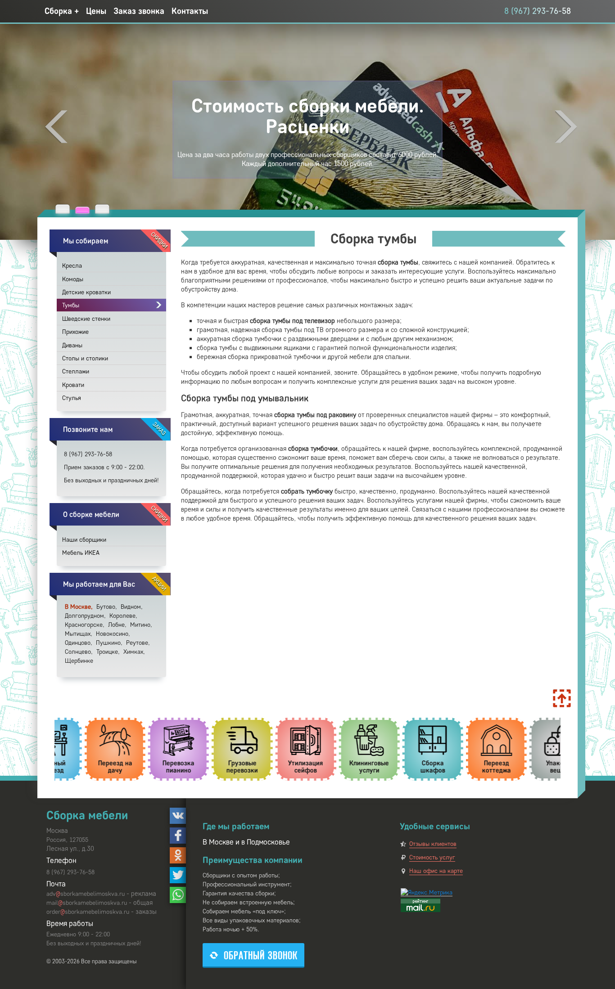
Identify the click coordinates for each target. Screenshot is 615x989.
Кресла (72, 266)
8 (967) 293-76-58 (537, 11)
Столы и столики (85, 358)
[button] (62, 209)
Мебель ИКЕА (80, 553)
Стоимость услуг (432, 857)
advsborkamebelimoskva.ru (85, 894)
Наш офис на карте (436, 871)
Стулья (71, 398)
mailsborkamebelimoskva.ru (86, 903)
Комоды (72, 279)
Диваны (72, 345)
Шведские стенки (86, 319)
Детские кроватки (86, 292)
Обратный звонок (261, 955)
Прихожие (75, 332)
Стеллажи (75, 371)
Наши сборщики (84, 540)
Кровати (73, 385)
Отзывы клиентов (433, 844)
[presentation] (56, 126)
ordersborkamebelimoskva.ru (87, 912)
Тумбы (70, 305)
